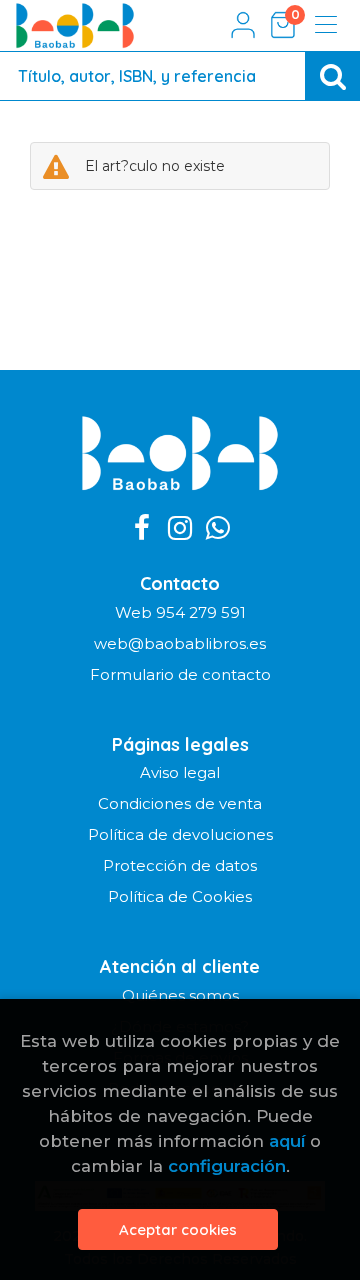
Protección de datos (180, 865)
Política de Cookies (180, 896)
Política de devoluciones (180, 834)
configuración (227, 1166)
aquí (287, 1141)
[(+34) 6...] (218, 529)
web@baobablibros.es (180, 643)
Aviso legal (180, 772)
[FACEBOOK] (142, 529)
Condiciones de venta (180, 803)
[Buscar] (332, 76)
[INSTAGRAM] (180, 529)
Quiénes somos (180, 995)
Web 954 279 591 (180, 612)
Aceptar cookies (178, 1229)
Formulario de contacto (180, 674)
